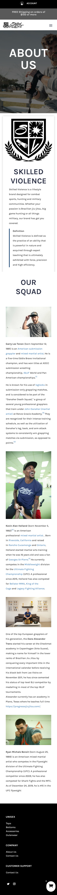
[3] (15, 442)
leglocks (40, 384)
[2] (43, 413)
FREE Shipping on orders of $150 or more (28, 13)
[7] (29, 559)
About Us (11, 851)
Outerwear (11, 835)
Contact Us (12, 855)
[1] (36, 377)
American (23, 348)
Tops (8, 823)
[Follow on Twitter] (8, 883)
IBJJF (26, 372)
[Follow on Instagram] (14, 883)
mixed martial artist (32, 353)
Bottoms (11, 827)
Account (32, 3)
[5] (13, 530)
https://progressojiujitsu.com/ (23, 706)
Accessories (12, 831)
